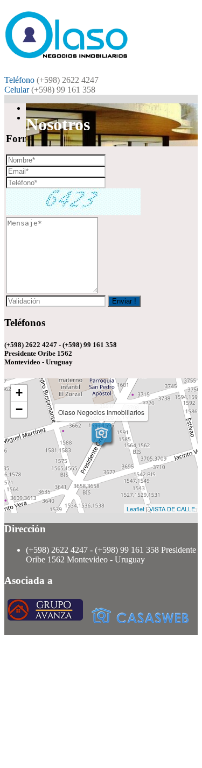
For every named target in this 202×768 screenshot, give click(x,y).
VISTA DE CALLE (172, 508)
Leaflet (135, 508)
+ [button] (19, 392)
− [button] (19, 409)
